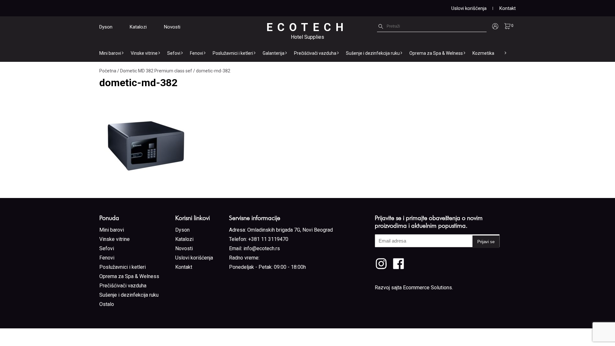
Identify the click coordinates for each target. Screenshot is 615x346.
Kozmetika (483, 53)
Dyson (105, 27)
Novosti (172, 27)
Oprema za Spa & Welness (436, 53)
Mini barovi (110, 53)
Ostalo (106, 304)
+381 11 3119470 (268, 239)
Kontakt (507, 8)
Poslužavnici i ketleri (233, 53)
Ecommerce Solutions (427, 287)
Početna (107, 70)
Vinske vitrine (144, 53)
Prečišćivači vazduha (315, 53)
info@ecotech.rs (261, 248)
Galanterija (273, 53)
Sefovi (173, 53)
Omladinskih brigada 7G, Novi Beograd (290, 230)
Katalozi (138, 27)
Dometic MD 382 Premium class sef (156, 70)
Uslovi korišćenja (469, 8)
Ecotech (307, 27)
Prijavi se (486, 241)
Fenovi (196, 53)
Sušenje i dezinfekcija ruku (373, 53)
